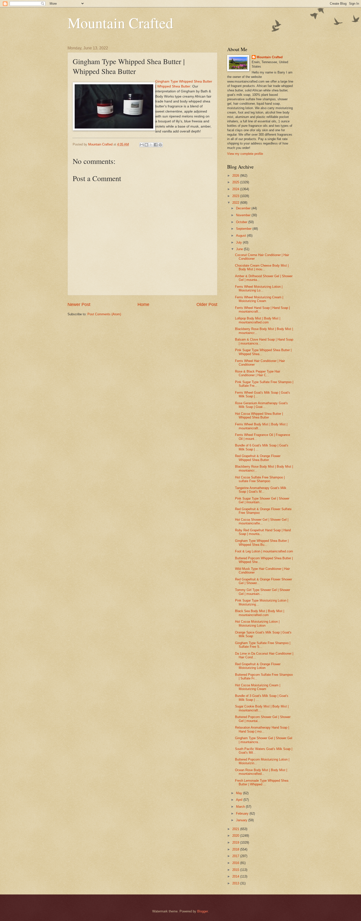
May (239, 793)
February (243, 813)
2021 (236, 829)
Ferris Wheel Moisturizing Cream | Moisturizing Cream (259, 299)
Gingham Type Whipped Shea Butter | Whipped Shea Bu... (262, 542)
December (243, 208)
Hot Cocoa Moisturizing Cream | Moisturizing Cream (257, 687)
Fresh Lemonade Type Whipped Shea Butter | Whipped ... (261, 782)
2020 (236, 835)
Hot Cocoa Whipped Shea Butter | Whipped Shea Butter (259, 415)
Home (143, 304)
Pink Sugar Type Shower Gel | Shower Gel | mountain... (262, 500)
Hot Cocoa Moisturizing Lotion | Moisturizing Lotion (257, 623)
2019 (236, 842)
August (241, 235)
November (243, 215)
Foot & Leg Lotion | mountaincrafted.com (264, 551)
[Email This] (141, 144)
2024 (236, 189)
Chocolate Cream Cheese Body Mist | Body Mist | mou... (262, 267)
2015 (236, 870)
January (242, 820)
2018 (236, 849)
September (244, 228)
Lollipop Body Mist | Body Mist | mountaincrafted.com (257, 320)
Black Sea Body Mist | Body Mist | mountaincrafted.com (259, 613)
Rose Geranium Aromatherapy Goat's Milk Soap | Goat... (261, 405)
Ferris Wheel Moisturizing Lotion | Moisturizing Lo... (258, 288)
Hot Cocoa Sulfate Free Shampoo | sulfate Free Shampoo (260, 479)
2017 (236, 856)
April (239, 800)
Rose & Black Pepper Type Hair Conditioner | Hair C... (257, 373)
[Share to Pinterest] (160, 144)
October (242, 222)
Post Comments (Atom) (104, 314)
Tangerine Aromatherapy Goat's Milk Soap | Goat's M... (260, 489)
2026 (236, 175)
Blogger (202, 911)
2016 (236, 863)
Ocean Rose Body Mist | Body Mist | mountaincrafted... (261, 772)
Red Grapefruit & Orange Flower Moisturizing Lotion (257, 666)
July (239, 242)
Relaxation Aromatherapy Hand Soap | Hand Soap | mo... (262, 729)
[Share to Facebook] (155, 144)
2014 (236, 876)
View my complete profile (245, 154)
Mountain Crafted (120, 22)
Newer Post (79, 304)
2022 (236, 202)
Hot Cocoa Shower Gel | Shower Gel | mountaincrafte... (261, 521)
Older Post (206, 304)
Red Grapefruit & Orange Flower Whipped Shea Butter (257, 457)
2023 (236, 196)
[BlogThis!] (146, 144)
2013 (236, 883)
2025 (236, 182)
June (240, 249)
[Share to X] (151, 144)
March (241, 806)
